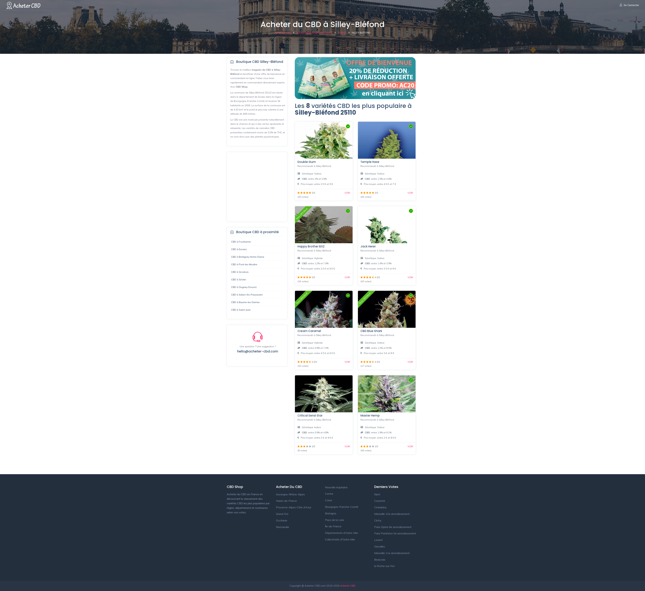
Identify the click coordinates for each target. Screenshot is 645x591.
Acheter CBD (348, 585)
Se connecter (631, 5)
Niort (377, 494)
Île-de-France (333, 526)
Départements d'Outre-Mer (341, 533)
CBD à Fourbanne (241, 241)
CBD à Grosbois (240, 271)
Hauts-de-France (286, 500)
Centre (329, 493)
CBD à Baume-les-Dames (245, 302)
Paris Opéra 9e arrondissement (393, 527)
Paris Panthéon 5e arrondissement (395, 533)
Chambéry (380, 507)
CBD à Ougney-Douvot (243, 287)
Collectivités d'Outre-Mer (340, 539)
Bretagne (330, 513)
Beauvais (379, 559)
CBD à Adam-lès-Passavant (247, 294)
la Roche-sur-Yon (384, 566)
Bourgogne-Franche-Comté (341, 506)
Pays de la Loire (334, 520)
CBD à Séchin (238, 279)
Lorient (378, 540)
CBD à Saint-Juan (241, 309)
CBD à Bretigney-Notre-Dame (247, 256)
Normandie (282, 527)
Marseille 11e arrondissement (392, 553)
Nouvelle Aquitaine (336, 487)
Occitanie (281, 520)
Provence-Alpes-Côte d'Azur (293, 507)
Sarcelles (379, 546)
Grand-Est (282, 514)
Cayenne (379, 500)
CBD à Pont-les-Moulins (244, 264)
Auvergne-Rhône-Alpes (290, 494)
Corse (328, 500)
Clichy (377, 520)
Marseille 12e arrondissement (392, 514)
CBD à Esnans (239, 249)
